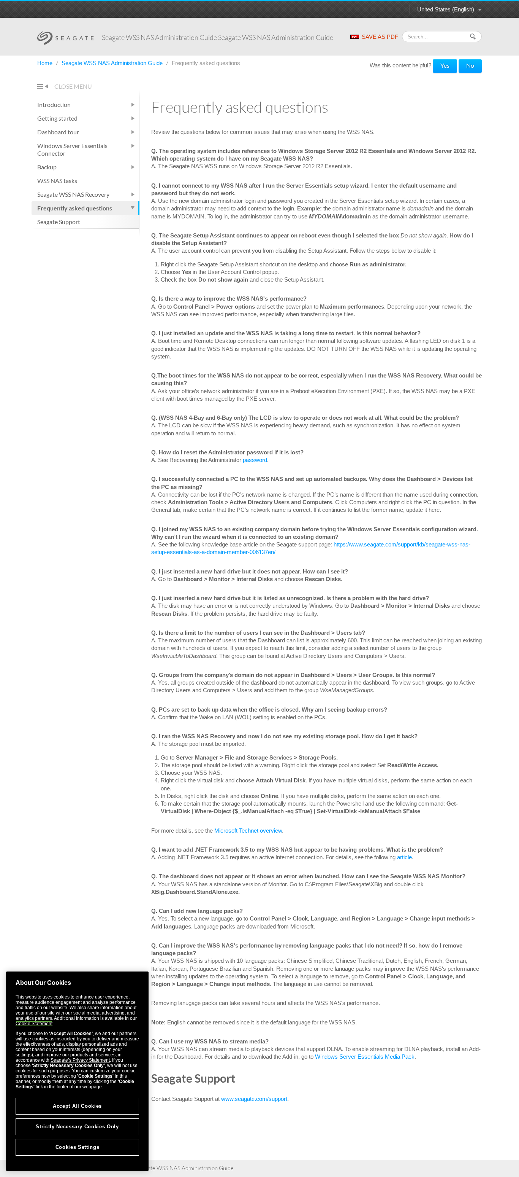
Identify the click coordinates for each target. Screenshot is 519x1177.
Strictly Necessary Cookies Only (77, 1126)
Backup (47, 166)
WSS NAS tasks (57, 180)
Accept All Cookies (77, 1106)
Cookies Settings (77, 1147)
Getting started (57, 118)
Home (45, 63)
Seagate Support (58, 221)
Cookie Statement (34, 1023)
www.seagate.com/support (254, 1099)
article (404, 857)
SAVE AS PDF (380, 36)
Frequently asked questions (74, 208)
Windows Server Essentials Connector (72, 149)
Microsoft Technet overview (248, 830)
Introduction (54, 104)
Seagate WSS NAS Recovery (73, 194)
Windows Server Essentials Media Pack (365, 1056)
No (470, 65)
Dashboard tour (58, 131)
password (255, 460)
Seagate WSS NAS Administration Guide (113, 63)
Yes (444, 65)
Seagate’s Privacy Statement (80, 1060)
